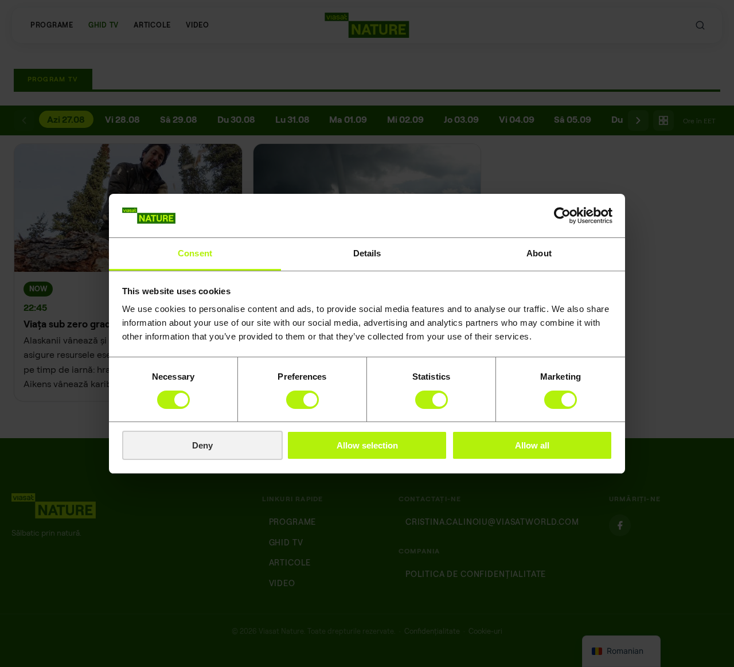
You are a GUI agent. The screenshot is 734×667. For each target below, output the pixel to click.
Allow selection (367, 445)
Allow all (532, 445)
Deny (202, 445)
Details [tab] (367, 253)
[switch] (302, 400)
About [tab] (539, 253)
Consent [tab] (195, 253)
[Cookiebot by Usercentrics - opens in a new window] (562, 215)
